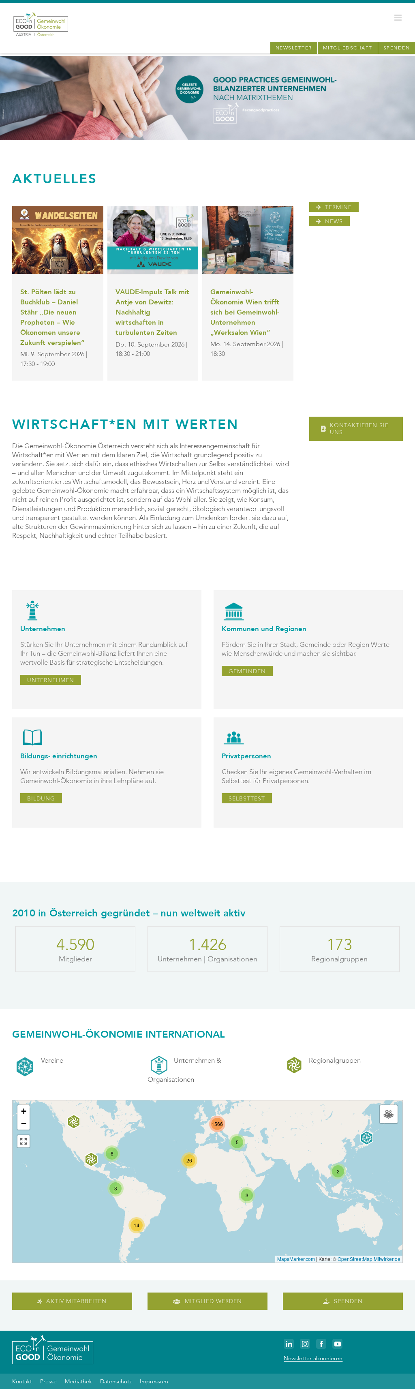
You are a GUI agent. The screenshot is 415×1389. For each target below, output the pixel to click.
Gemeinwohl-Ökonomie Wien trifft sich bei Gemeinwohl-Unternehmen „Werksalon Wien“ (244, 312)
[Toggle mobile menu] (398, 17)
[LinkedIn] (289, 1344)
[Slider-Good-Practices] (207, 59)
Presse (48, 1381)
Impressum (154, 1381)
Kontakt (22, 1381)
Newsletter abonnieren (313, 1358)
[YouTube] (337, 1344)
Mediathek (78, 1381)
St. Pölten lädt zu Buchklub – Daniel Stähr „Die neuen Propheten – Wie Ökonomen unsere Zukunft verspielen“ (52, 317)
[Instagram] (305, 1344)
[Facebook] (321, 1344)
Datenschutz (116, 1381)
